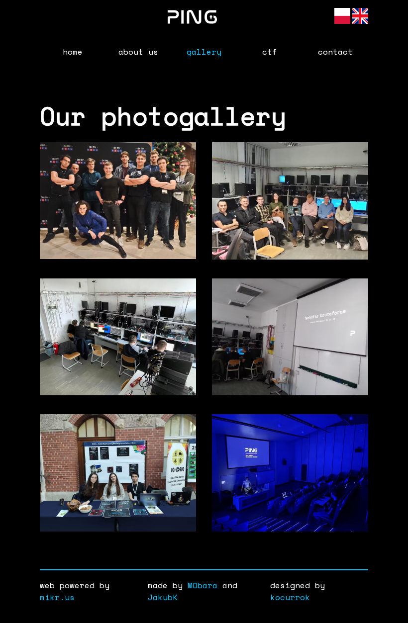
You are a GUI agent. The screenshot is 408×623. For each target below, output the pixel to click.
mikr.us (57, 597)
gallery (204, 52)
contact (335, 52)
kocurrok (290, 597)
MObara (202, 585)
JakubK (163, 597)
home (73, 52)
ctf (269, 52)
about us (138, 52)
